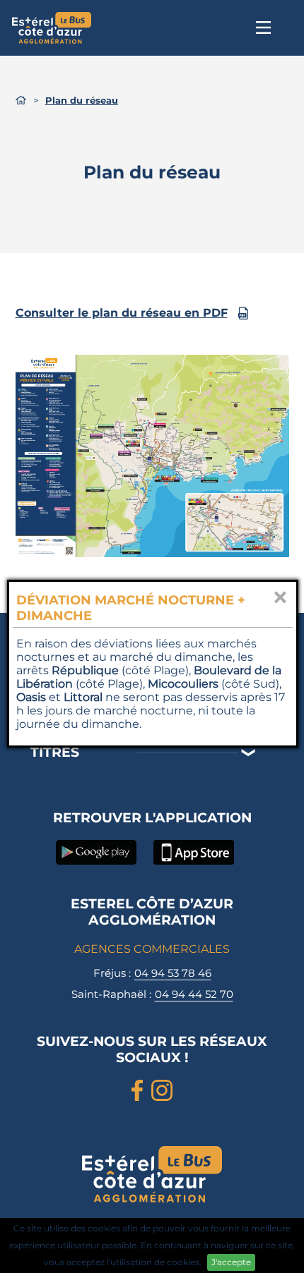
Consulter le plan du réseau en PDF (122, 312)
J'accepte (231, 1262)
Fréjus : (152, 973)
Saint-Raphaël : (152, 994)
